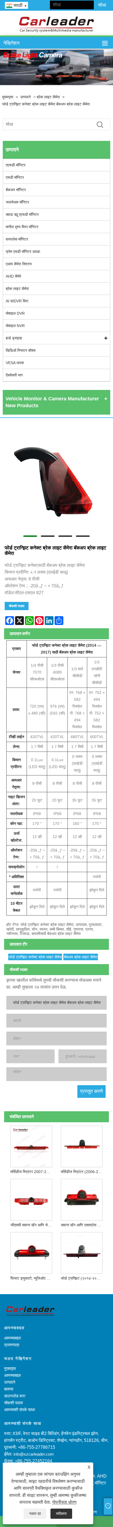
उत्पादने (25, 97)
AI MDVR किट (17, 301)
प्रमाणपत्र (11, 1344)
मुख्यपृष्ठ (7, 97)
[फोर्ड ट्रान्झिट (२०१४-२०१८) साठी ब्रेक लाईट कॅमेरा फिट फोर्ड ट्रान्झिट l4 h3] (81, 1252)
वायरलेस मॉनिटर (17, 239)
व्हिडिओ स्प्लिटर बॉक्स (20, 350)
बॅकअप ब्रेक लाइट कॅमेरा (80, 957)
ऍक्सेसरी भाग (14, 375)
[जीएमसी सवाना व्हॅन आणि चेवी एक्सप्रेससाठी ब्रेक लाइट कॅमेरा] (31, 1199)
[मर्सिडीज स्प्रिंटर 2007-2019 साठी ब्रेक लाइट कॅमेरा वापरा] (31, 1145)
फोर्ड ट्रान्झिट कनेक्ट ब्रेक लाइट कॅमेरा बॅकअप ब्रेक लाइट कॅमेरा (46, 104)
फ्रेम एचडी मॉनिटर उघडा (23, 251)
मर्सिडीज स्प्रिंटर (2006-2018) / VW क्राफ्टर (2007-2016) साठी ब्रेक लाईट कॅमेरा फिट (83, 1171)
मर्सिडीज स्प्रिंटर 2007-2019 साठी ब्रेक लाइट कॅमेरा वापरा (32, 1171)
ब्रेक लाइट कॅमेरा (48, 97)
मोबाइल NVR (15, 325)
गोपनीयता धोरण (64, 1502)
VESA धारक (15, 363)
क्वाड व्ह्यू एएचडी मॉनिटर (22, 214)
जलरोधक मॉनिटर (17, 202)
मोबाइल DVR (15, 313)
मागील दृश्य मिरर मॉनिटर (22, 227)
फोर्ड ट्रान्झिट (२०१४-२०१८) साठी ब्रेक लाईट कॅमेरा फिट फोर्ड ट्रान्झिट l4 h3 (83, 1278)
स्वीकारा (61, 1513)
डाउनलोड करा (14, 1396)
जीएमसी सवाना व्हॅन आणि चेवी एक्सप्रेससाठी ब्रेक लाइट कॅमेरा (32, 1225)
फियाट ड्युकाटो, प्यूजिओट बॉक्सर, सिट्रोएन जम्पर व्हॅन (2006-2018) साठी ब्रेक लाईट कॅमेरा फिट (32, 1278)
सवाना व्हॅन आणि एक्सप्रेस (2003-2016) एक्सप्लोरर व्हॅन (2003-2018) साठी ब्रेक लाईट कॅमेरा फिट (83, 1225)
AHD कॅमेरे (13, 276)
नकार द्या (35, 1513)
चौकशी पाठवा (16, 606)
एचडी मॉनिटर (15, 177)
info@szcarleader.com (33, 1454)
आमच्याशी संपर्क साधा (19, 1409)
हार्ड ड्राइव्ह (14, 338)
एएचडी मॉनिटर (16, 165)
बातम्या (8, 1389)
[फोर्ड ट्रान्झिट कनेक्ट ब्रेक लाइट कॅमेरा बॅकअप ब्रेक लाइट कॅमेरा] (56, 479)
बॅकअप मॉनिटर (16, 190)
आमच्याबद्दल (12, 1338)
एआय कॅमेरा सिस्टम (19, 264)
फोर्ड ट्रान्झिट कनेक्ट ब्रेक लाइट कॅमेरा (35, 957)
